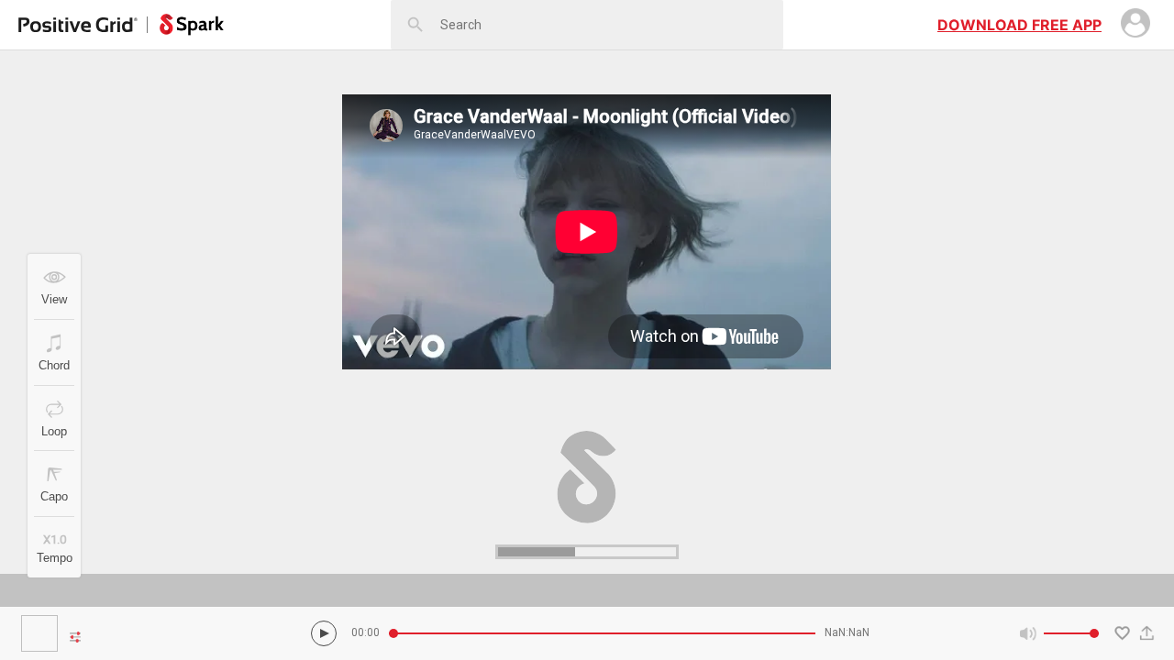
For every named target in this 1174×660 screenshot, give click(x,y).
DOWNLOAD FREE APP (1019, 24)
